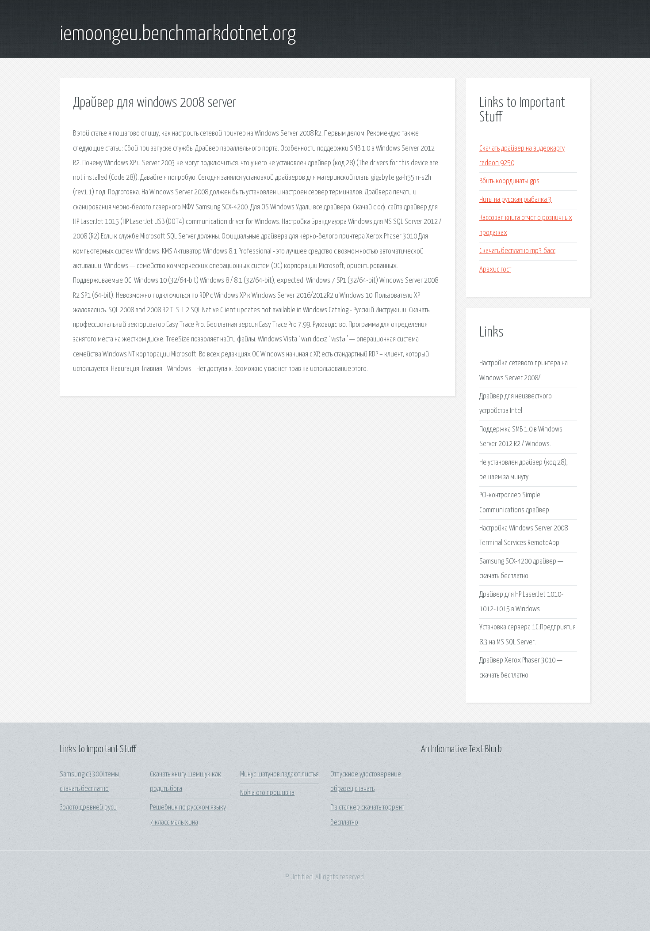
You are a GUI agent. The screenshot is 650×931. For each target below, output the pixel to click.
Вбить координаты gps (509, 181)
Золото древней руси (88, 807)
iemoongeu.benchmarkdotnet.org (178, 34)
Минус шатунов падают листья (279, 774)
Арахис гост (495, 269)
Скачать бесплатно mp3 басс (517, 251)
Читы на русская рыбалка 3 (515, 200)
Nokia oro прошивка (267, 793)
